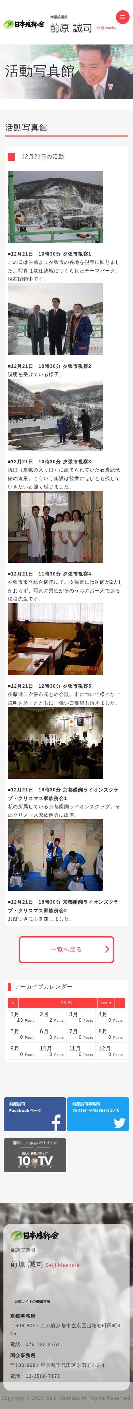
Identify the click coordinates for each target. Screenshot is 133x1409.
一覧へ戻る (66, 949)
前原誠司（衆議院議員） (59, 22)
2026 (66, 1002)
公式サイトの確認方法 (32, 1301)
